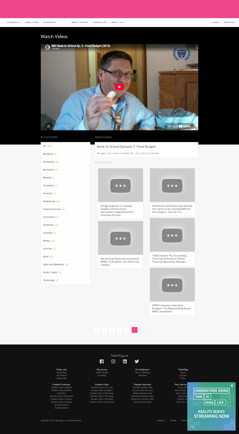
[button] (13, 22)
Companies (61, 372)
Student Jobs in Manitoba (61, 396)
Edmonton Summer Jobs (142, 399)
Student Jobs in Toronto (102, 387)
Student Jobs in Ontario (61, 399)
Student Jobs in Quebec (61, 402)
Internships (183, 396)
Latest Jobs (61, 378)
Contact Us (161, 421)
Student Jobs (183, 399)
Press (183, 378)
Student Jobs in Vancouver (102, 402)
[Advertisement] (119, 8)
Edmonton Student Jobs (143, 396)
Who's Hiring (80, 22)
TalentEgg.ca (119, 355)
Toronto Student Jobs (143, 387)
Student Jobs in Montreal (102, 399)
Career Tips (99, 22)
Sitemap (173, 421)
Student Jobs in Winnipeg (102, 396)
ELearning (49, 22)
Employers (31, 22)
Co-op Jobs (183, 387)
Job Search (61, 375)
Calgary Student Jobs (142, 393)
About (183, 372)
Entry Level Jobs (183, 393)
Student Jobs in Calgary (102, 390)
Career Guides (102, 372)
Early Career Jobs (183, 390)
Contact (183, 375)
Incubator (102, 375)
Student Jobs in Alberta (61, 387)
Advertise (142, 375)
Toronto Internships (142, 402)
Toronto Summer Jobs (142, 390)
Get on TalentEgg (142, 372)
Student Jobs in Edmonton (102, 393)
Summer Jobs (183, 402)
